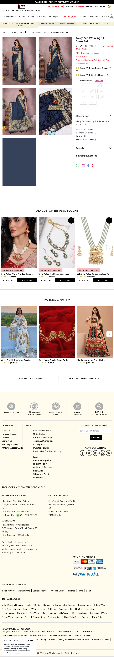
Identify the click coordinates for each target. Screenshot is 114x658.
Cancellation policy (42, 460)
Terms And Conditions (43, 441)
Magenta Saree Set (12, 631)
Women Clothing (26, 16)
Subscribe (95, 438)
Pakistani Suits (54, 617)
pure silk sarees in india (60, 635)
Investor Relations (41, 447)
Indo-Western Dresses (12, 605)
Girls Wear (34, 613)
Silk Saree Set (87, 631)
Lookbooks (38, 477)
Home (5, 32)
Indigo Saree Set (48, 639)
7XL (83, 103)
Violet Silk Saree (31, 631)
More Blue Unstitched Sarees (84, 378)
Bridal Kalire (76, 609)
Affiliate (89, 6)
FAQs (35, 457)
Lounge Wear (8, 613)
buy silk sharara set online (15, 635)
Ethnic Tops (90, 609)
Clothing (13, 32)
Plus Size (94, 16)
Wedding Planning (10, 444)
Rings (80, 590)
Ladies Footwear (40, 590)
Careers (5, 437)
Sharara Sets (39, 617)
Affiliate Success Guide (12, 447)
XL (83, 91)
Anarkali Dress (23, 617)
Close (31, 640)
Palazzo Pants (84, 605)
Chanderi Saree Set (82, 635)
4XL (83, 97)
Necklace (71, 590)
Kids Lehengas (49, 613)
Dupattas (63, 609)
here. (18, 653)
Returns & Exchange (42, 437)
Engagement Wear (98, 613)
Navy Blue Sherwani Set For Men (74, 639)
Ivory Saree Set (49, 631)
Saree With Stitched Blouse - (93, 75)
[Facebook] (83, 453)
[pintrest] (109, 453)
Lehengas (53, 16)
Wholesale (80, 6)
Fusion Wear (7, 617)
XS (83, 85)
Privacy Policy (40, 444)
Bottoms (52, 609)
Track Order (69, 6)
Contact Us (7, 441)
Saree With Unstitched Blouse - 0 (93, 69)
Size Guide (99, 81)
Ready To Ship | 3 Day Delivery (94, 24)
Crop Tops (22, 613)
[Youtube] (102, 453)
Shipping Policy (40, 463)
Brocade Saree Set (38, 635)
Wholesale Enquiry (42, 474)
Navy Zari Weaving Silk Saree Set (56, 32)
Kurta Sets (97, 617)
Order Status (39, 434)
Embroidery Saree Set (69, 631)
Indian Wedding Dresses (64, 605)
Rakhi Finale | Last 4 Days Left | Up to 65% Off (19, 25)
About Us (6, 430)
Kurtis (28, 605)
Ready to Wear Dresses (34, 609)
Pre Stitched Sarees (11, 609)
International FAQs (42, 430)
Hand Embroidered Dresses (76, 617)
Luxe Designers (69, 16)
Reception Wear (79, 613)
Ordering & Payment (42, 467)
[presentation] (5, 248)
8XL (92, 103)
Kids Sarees (64, 613)
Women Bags (24, 590)
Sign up (102, 6)
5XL (92, 97)
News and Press (9, 434)
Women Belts (57, 590)
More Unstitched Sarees (30, 378)
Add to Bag (27, 280)
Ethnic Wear (100, 605)
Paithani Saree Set (100, 639)
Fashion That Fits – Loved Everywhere (57, 24)
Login (96, 6)
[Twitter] (89, 453)
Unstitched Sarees (34, 32)
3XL (101, 91)
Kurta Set (41, 16)
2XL (91, 91)
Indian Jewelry (8, 590)
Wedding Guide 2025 (55, 6)
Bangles (90, 590)
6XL (102, 97)
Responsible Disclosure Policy (47, 451)
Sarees (83, 16)
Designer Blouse (42, 605)
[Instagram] (96, 453)
